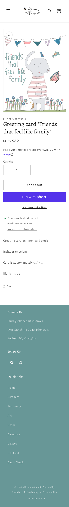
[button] (8, 11)
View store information (22, 229)
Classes (12, 443)
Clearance (14, 434)
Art (10, 415)
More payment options (34, 207)
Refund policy (31, 492)
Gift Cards (14, 453)
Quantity (8, 161)
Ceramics (13, 396)
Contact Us (15, 312)
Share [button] (10, 286)
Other (11, 425)
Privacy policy (50, 492)
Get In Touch (16, 462)
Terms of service (36, 498)
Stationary (14, 406)
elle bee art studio (32, 487)
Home (12, 387)
